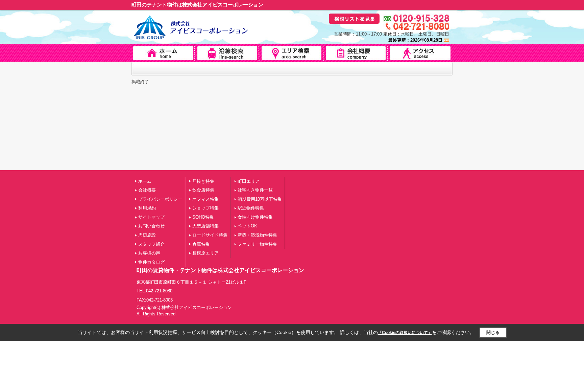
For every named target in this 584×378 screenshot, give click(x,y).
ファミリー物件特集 (257, 244)
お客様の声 (149, 252)
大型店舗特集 (205, 225)
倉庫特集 (201, 244)
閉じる (493, 332)
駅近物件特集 (251, 207)
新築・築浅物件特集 (257, 235)
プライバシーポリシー (160, 199)
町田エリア (249, 181)
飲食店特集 (203, 190)
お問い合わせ (151, 225)
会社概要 (147, 190)
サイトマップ (151, 217)
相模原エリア (205, 252)
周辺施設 (147, 235)
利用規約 (147, 207)
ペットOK (247, 225)
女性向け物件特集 (255, 217)
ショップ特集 (205, 207)
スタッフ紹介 (151, 244)
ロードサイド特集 (209, 235)
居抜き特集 (203, 181)
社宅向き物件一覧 (255, 190)
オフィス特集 (205, 199)
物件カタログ (151, 262)
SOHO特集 (203, 217)
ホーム (144, 181)
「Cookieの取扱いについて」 (405, 332)
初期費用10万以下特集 (260, 199)
